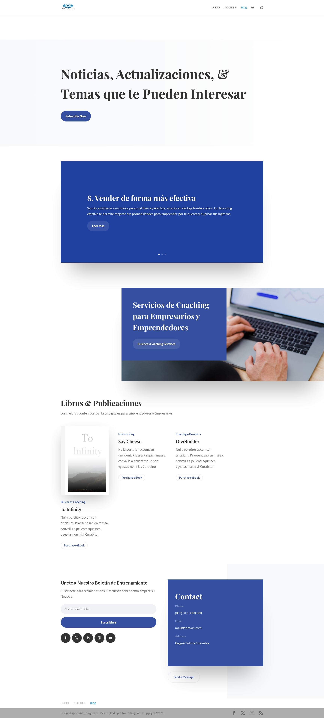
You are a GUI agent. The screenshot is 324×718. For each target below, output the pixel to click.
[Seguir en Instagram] (99, 638)
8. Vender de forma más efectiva (141, 198)
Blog (244, 7)
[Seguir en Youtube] (111, 638)
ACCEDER (230, 7)
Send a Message (184, 677)
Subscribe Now (76, 116)
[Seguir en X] (77, 638)
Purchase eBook (74, 545)
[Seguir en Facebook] (65, 638)
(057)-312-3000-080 (188, 613)
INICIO (216, 7)
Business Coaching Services (156, 344)
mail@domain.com (188, 628)
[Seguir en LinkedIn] (88, 638)
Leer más (98, 226)
